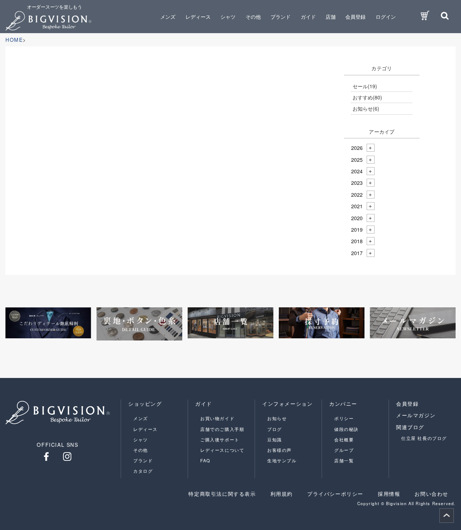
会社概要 (344, 439)
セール (365, 86)
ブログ (274, 429)
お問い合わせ (431, 493)
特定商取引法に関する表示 (222, 493)
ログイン (386, 16)
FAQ (205, 460)
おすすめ (367, 97)
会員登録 (355, 16)
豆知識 (274, 439)
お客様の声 (279, 450)
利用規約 (281, 493)
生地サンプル (282, 460)
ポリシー (344, 418)
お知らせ (366, 108)
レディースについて (222, 450)
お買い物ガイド (217, 418)
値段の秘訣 (346, 429)
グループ (344, 450)
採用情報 (389, 493)
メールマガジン (415, 415)
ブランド (143, 460)
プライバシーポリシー (335, 493)
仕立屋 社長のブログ (424, 438)
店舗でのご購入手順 (222, 429)
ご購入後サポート (220, 439)
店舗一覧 (344, 460)
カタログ (143, 471)
